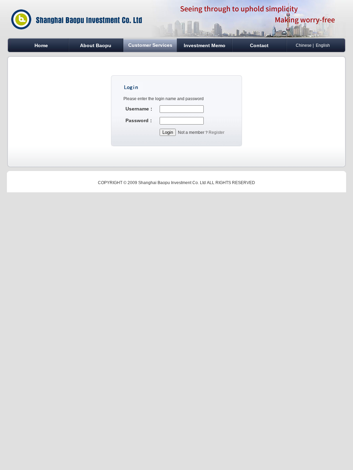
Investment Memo (204, 45)
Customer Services (150, 45)
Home (41, 45)
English (323, 45)
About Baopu (95, 45)
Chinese (304, 45)
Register (216, 132)
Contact (259, 45)
